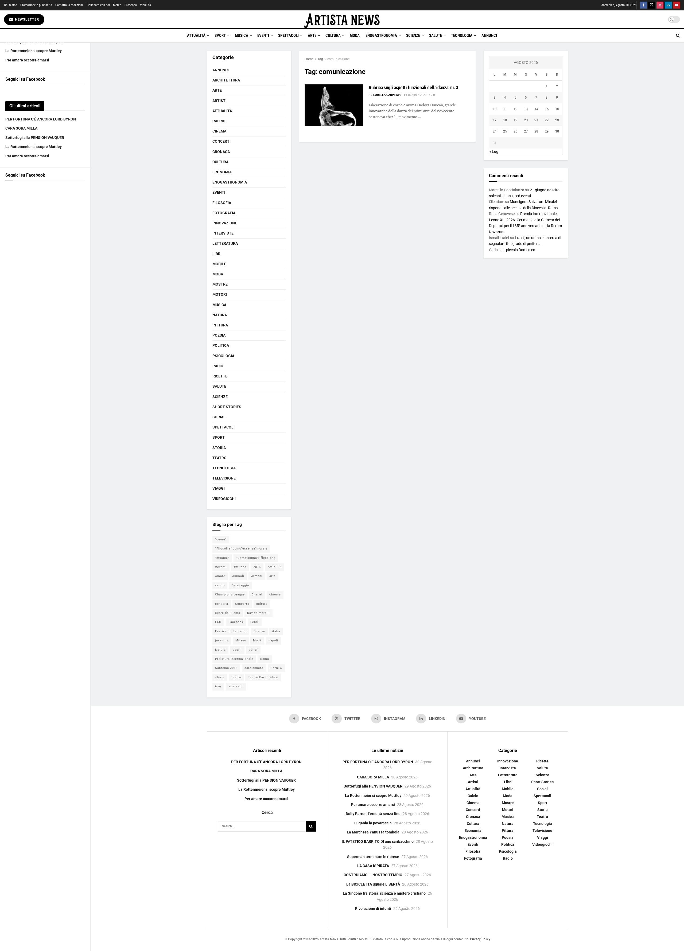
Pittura (220, 325)
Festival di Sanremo (231, 631)
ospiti (237, 650)
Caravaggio (240, 585)
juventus (221, 640)
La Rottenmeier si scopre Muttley (33, 51)
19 (515, 120)
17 (494, 120)
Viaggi (218, 488)
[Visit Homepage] (342, 19)
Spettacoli (288, 35)
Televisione (224, 478)
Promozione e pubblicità (36, 5)
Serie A (276, 668)
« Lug (493, 151)
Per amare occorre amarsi (27, 60)
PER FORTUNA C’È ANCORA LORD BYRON (40, 119)
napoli (273, 640)
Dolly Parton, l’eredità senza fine (373, 814)
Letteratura (225, 243)
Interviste (223, 233)
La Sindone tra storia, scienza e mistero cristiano (384, 893)
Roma (264, 659)
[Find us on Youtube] (676, 5)
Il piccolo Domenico (519, 250)
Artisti (219, 101)
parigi (253, 650)
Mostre (220, 284)
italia (276, 631)
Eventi (263, 35)
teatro (236, 677)
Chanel (257, 594)
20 (526, 120)
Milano (240, 640)
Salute (435, 35)
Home (309, 59)
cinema (275, 594)
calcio (220, 585)
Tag (320, 59)
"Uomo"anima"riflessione (255, 558)
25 (505, 131)
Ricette (219, 376)
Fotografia (223, 213)
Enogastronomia (381, 35)
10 (494, 109)
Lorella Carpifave (387, 95)
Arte (312, 35)
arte (272, 576)
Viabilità (145, 5)
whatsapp (235, 686)
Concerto (242, 604)
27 (526, 131)
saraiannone (254, 668)
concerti (221, 604)
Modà (257, 640)
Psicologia (223, 356)
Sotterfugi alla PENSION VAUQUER (34, 137)
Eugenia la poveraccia (373, 823)
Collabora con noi (98, 5)
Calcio (219, 121)
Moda (355, 35)
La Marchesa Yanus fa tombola (373, 832)
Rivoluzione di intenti (373, 908)
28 (536, 131)
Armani (256, 576)
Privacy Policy (480, 939)
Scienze (413, 35)
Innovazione (224, 223)
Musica (241, 35)
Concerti (221, 141)
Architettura (226, 80)
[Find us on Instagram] (659, 5)
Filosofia (221, 203)
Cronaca (221, 152)
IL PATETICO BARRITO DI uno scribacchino (378, 841)
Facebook (235, 622)
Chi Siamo (10, 5)
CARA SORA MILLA (21, 128)
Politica (220, 345)
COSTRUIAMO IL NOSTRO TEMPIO (373, 875)
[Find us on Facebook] (643, 5)
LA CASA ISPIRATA (373, 866)
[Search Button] (678, 35)
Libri (216, 254)
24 (494, 131)
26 (515, 131)
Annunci (489, 35)
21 (536, 120)
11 (505, 109)
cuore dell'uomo (227, 613)
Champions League (230, 594)
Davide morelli (258, 613)
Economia (222, 172)
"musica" (222, 558)
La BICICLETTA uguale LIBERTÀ (373, 884)
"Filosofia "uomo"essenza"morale (241, 548)
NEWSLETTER (26, 19)
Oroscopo (131, 5)
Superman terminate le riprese (373, 857)
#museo (240, 567)
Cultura (333, 35)
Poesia (219, 335)
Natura (219, 315)
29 (547, 131)
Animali (238, 576)
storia (219, 677)
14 (536, 109)
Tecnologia (461, 35)
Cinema (219, 131)
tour (218, 686)
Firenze (259, 631)
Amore (220, 576)
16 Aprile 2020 (416, 95)
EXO (218, 622)
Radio (217, 366)
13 (526, 109)
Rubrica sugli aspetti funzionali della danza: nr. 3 (413, 87)
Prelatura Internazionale (234, 659)
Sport (220, 35)
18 (505, 120)
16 (557, 109)
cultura (261, 604)
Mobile (219, 264)
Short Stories (226, 407)
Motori (219, 294)
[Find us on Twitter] (651, 5)
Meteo (117, 5)
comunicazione (338, 59)
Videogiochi (224, 499)
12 (515, 109)
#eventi (221, 567)
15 (547, 109)
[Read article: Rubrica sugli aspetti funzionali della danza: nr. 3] (334, 105)
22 (547, 120)
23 (557, 120)
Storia (219, 448)
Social (219, 417)
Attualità (196, 35)
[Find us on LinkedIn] (668, 5)
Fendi (254, 622)
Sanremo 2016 (226, 668)
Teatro (219, 458)
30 (557, 131)
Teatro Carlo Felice (263, 677)
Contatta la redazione (69, 5)
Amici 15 (275, 567)
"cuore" (221, 539)
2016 (257, 567)
